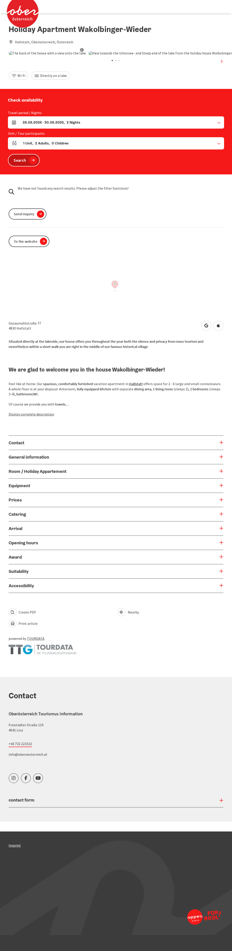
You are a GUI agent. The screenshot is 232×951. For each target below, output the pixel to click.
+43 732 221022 (20, 743)
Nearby (132, 612)
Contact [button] (16, 443)
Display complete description (31, 414)
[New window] (43, 647)
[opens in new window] (196, 917)
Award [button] (15, 557)
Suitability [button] (19, 571)
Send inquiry (24, 214)
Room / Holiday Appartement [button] (37, 471)
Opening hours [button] (23, 543)
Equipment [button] (19, 486)
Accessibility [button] (21, 586)
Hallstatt (136, 383)
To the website (25, 241)
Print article (28, 623)
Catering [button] (17, 514)
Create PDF (27, 612)
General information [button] (29, 457)
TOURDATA (35, 638)
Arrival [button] (15, 528)
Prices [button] (15, 500)
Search (20, 160)
